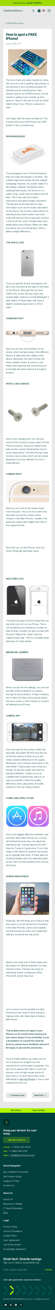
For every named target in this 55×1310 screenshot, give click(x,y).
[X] (20, 1305)
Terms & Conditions (12, 1231)
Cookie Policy (10, 1235)
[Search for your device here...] (33, 10)
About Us (8, 1199)
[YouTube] (5, 1305)
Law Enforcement (12, 1244)
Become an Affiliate (12, 1203)
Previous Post (17, 1095)
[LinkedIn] (15, 1305)
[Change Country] (43, 10)
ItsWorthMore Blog (14, 23)
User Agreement (11, 1240)
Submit (48, 1269)
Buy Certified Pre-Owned (15, 1172)
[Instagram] (10, 1305)
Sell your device (16, 1140)
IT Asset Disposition (13, 1208)
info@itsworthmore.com (22, 1155)
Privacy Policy (10, 1226)
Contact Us (8, 1185)
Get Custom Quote (12, 1176)
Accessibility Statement (14, 1249)
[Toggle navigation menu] (49, 10)
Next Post (39, 1095)
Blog (5, 1212)
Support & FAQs (11, 1181)
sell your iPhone (27, 1079)
